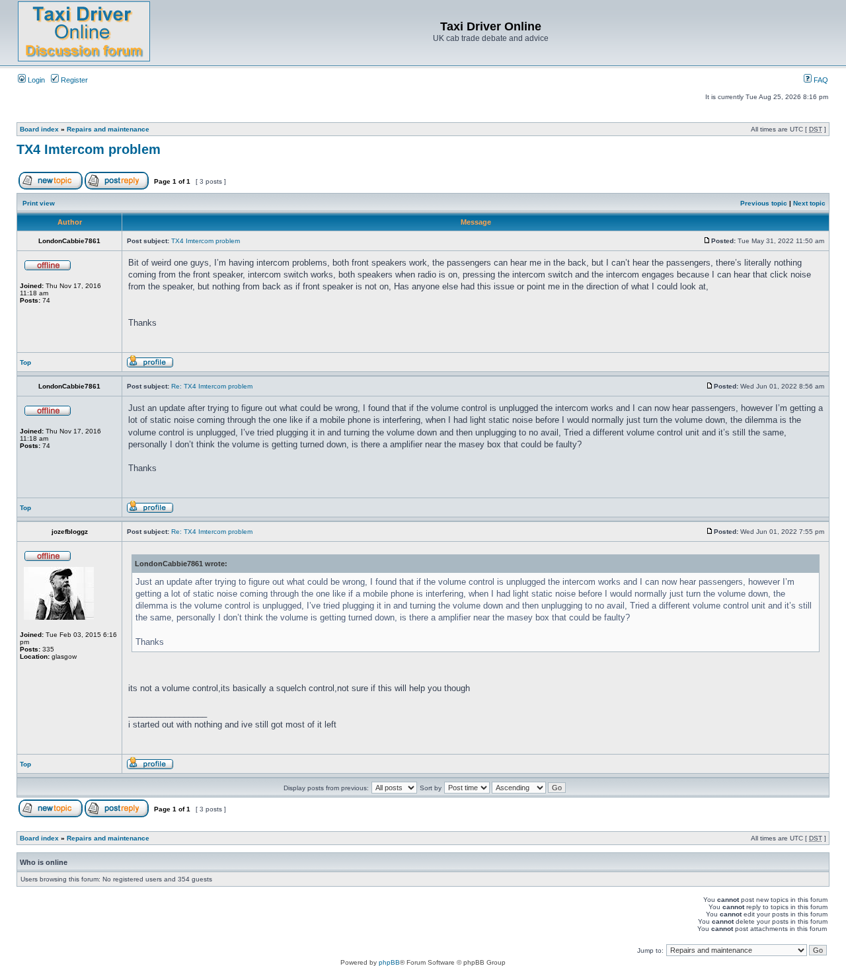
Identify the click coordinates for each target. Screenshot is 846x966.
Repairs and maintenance (108, 129)
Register (73, 80)
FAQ (820, 80)
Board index (39, 129)
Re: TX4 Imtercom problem (211, 386)
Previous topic (763, 203)
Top (25, 362)
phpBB (389, 962)
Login (35, 80)
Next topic (809, 203)
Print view (38, 203)
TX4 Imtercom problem (89, 149)
